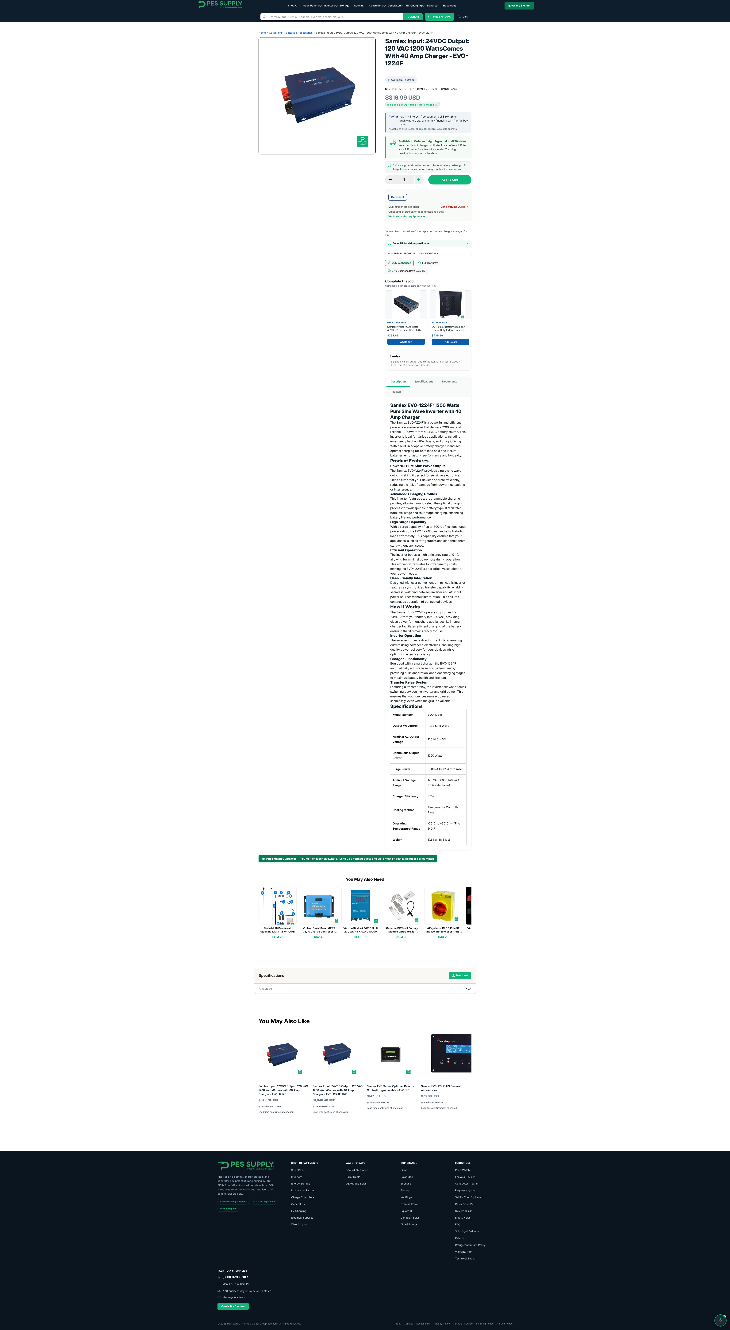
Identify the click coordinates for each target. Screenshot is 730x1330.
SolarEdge (407, 1176)
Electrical (432, 5)
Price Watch (462, 1170)
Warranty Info (463, 1251)
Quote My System (519, 5)
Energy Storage (300, 1183)
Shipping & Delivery (467, 1231)
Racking (359, 5)
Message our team (233, 1297)
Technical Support (466, 1258)
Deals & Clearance (357, 1170)
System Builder (464, 1210)
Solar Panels (311, 5)
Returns (459, 1238)
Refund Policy (505, 1323)
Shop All (293, 5)
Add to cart (406, 341)
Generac (406, 1190)
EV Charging (414, 5)
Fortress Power (410, 1204)
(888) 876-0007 (235, 1277)
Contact (408, 1323)
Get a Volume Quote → (454, 206)
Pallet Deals (353, 1176)
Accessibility (423, 1323)
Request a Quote (465, 1190)
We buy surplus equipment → (406, 216)
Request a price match (419, 858)
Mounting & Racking (303, 1190)
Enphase (406, 1183)
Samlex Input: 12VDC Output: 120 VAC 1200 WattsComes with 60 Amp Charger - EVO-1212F (283, 1090)
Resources (449, 5)
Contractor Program (467, 1183)
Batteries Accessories (299, 32)
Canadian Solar (410, 1217)
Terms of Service (463, 1323)
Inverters (329, 5)
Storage (344, 5)
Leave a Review (465, 1176)
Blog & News (463, 1217)
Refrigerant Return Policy (470, 1245)
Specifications (424, 381)
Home (262, 32)
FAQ (457, 1224)
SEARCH (413, 16)
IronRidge (406, 1197)
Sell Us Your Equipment (469, 1197)
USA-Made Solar (356, 1183)
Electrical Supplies (302, 1217)
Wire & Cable (299, 1224)
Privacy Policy (442, 1323)
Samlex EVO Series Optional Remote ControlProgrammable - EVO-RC (390, 1088)
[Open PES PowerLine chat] (720, 1320)
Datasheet (397, 197)
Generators (395, 5)
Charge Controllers (302, 1197)
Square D (406, 1210)
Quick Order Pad (465, 1204)
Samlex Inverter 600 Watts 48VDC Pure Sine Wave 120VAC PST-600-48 (406, 328)
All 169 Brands (409, 1224)
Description (398, 381)
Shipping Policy (485, 1323)
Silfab (404, 1170)
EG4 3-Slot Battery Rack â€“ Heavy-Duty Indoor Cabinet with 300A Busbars (450, 328)
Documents (449, 381)
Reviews (396, 391)
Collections (275, 32)
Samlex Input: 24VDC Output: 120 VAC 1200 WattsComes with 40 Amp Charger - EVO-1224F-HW (338, 1090)
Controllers (376, 5)
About (397, 1323)
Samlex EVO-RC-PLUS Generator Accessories (442, 1088)
